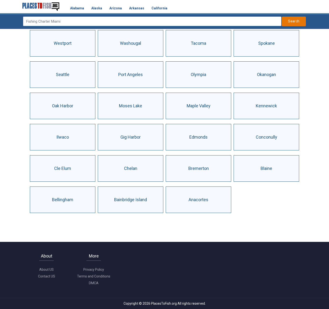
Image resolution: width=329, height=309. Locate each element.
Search (294, 21)
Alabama (77, 8)
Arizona (115, 8)
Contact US (46, 276)
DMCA (94, 283)
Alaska (96, 8)
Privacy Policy (93, 269)
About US (46, 269)
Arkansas (136, 8)
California (159, 8)
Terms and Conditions (93, 276)
